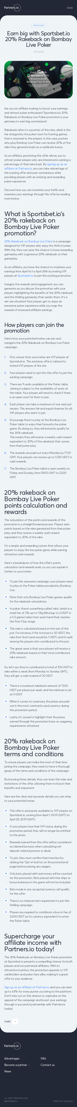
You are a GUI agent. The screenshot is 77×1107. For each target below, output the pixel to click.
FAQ (43, 1058)
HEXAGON (68, 1101)
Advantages (12, 1058)
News (7, 1071)
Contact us (48, 1065)
